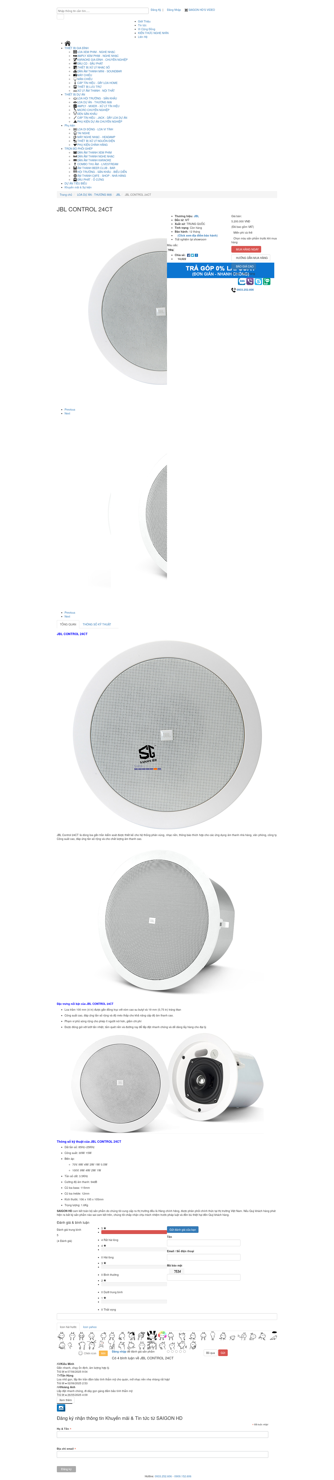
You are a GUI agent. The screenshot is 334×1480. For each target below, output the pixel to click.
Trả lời (61, 1371)
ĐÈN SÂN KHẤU (87, 114)
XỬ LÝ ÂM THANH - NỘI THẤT (96, 90)
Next (67, 413)
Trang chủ (66, 194)
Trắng (170, 249)
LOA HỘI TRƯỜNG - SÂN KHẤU (97, 98)
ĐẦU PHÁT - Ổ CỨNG (90, 179)
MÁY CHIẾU (84, 75)
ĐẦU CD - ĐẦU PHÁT (90, 63)
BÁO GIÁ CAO (245, 266)
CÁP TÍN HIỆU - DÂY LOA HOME (97, 83)
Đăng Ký (156, 10)
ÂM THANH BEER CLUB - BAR (96, 168)
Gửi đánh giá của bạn (183, 1229)
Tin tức (142, 25)
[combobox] (103, 11)
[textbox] (103, 11)
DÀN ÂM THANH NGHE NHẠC (95, 156)
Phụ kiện (70, 125)
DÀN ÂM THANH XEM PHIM (94, 152)
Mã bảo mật (174, 1265)
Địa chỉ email (66, 1449)
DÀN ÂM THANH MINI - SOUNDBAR (99, 71)
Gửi (223, 1353)
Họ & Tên (64, 1429)
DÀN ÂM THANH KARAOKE (94, 160)
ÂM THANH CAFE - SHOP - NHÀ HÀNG (101, 176)
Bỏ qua (210, 1353)
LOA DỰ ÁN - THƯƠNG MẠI (94, 102)
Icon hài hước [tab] (68, 1327)
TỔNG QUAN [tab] (68, 624)
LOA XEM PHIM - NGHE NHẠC (96, 52)
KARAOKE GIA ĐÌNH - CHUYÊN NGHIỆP (102, 59)
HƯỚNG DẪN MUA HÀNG (252, 258)
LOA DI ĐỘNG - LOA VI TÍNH (95, 129)
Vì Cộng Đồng (146, 29)
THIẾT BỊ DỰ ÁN (75, 94)
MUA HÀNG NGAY (247, 249)
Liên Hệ (142, 37)
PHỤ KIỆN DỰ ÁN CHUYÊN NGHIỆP (99, 121)
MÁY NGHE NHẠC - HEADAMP (96, 137)
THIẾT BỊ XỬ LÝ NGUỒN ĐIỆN (96, 141)
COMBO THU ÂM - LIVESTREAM (97, 164)
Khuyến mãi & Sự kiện (78, 187)
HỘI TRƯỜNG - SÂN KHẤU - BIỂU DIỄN (102, 172)
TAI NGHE (83, 133)
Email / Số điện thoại (180, 1251)
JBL (118, 194)
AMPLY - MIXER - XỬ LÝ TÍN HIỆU (98, 106)
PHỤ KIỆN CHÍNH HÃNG (92, 145)
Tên (169, 1237)
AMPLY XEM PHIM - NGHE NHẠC (98, 56)
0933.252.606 (245, 289)
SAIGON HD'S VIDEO (201, 10)
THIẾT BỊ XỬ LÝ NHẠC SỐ (93, 67)
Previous (70, 409)
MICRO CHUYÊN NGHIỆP (93, 110)
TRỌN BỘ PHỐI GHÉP (79, 148)
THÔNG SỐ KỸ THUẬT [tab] (97, 624)
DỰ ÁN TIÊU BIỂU (76, 183)
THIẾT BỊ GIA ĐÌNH (77, 48)
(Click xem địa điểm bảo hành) (198, 235)
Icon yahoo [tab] (90, 1327)
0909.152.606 (182, 1476)
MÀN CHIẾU (84, 79)
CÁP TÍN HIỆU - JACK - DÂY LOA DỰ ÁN (102, 118)
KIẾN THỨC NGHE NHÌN (153, 33)
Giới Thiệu (144, 21)
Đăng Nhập (174, 10)
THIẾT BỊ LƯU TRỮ (89, 87)
